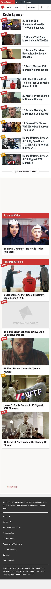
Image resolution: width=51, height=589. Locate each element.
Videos (18, 2)
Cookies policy (8, 538)
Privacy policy (8, 533)
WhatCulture (12, 487)
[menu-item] (9, 7)
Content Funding (9, 549)
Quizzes (27, 2)
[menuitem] (7, 2)
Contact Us (7, 522)
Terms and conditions (11, 527)
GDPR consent (8, 560)
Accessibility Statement (12, 544)
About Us (6, 516)
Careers (6, 555)
